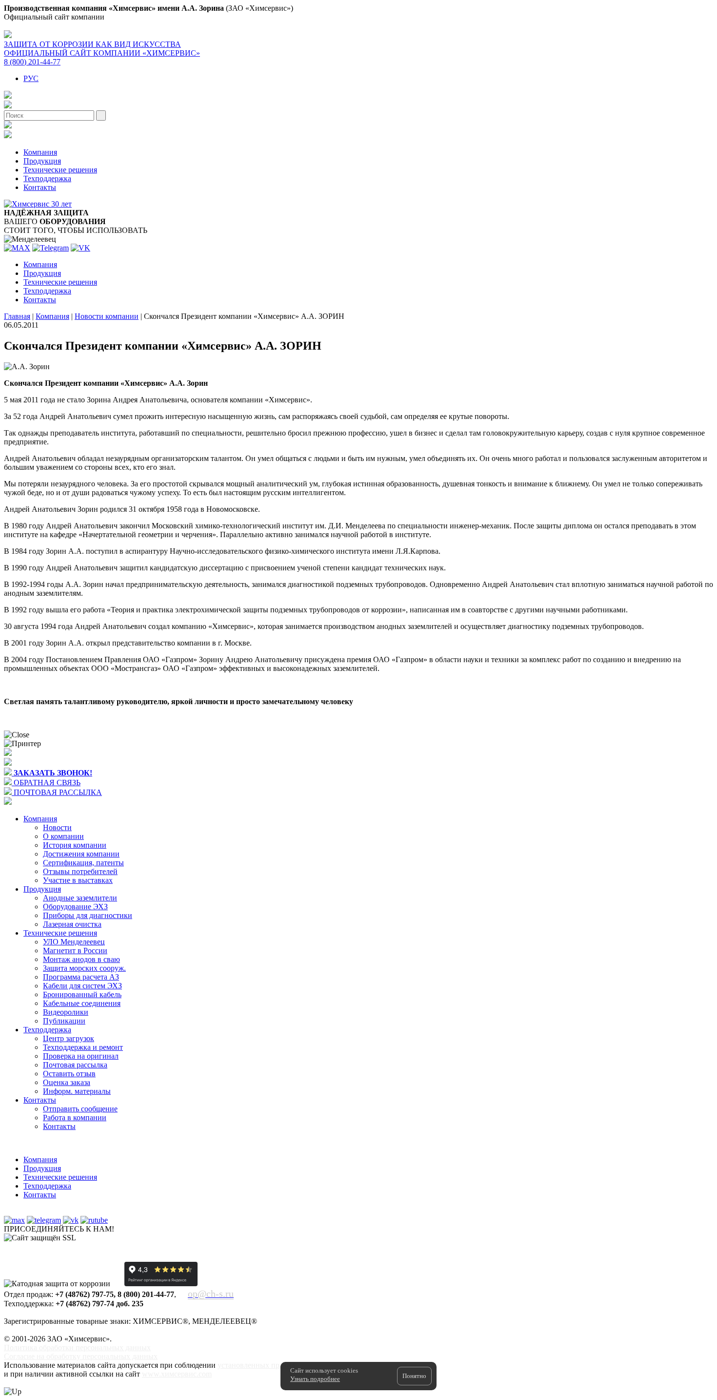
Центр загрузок (68, 1038)
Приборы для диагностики (87, 915)
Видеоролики (65, 1012)
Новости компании (107, 316)
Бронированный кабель (82, 994)
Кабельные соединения (81, 1003)
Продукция (42, 161)
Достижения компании (81, 854)
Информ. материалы (77, 1091)
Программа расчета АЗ (81, 977)
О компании (63, 836)
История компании (74, 845)
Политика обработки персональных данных (77, 1347)
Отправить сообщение (80, 1109)
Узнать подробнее (315, 1378)
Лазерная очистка (72, 924)
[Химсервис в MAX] (14, 1220)
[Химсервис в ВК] (71, 1220)
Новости (57, 827)
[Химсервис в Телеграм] (44, 1220)
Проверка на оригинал (81, 1056)
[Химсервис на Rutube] (94, 1220)
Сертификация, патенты (83, 862)
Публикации (64, 1021)
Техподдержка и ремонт (83, 1047)
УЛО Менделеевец (74, 942)
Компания (40, 152)
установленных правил (256, 1365)
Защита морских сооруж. (84, 968)
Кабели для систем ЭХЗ (82, 986)
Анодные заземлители (80, 898)
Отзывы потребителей (80, 871)
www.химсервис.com (177, 1374)
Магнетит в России (75, 950)
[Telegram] (50, 248)
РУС (31, 78)
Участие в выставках (78, 880)
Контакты (39, 187)
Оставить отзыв (69, 1073)
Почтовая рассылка (75, 1065)
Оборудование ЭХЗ (75, 906)
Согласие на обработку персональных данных (81, 1356)
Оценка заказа (66, 1082)
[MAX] (17, 248)
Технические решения (60, 170)
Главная (17, 316)
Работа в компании (74, 1117)
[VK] (80, 248)
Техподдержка (47, 178)
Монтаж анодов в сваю (81, 959)
